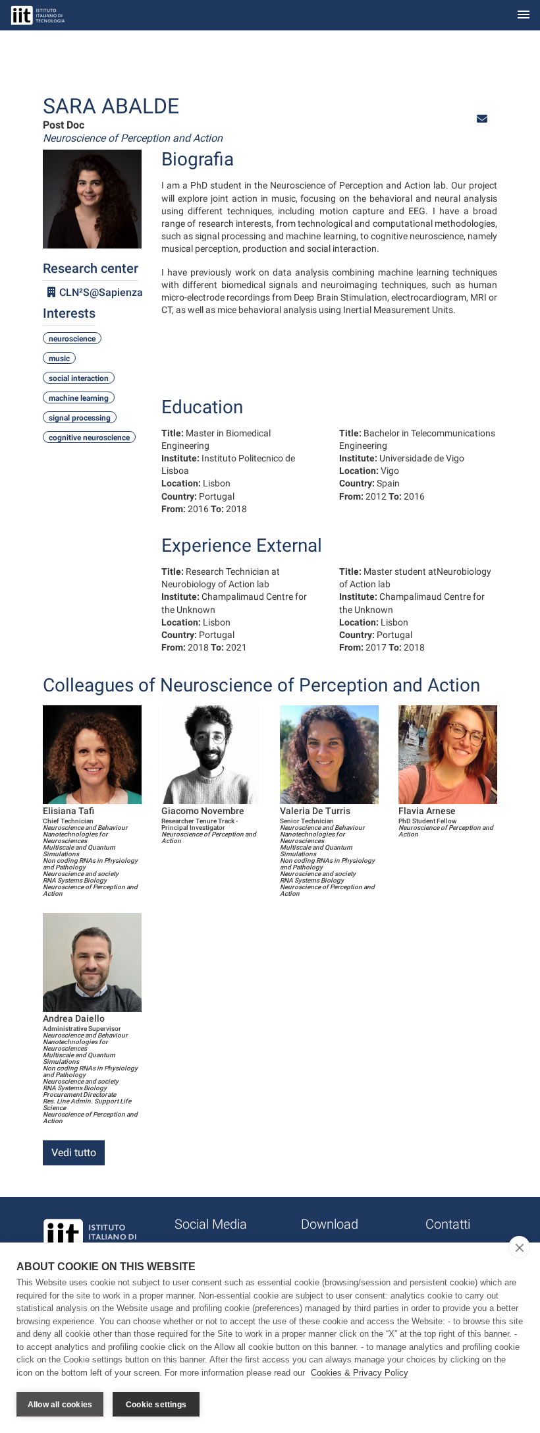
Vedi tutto (73, 1152)
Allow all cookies (60, 1404)
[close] (519, 1247)
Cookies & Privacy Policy (359, 1373)
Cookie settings (156, 1404)
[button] (482, 119)
